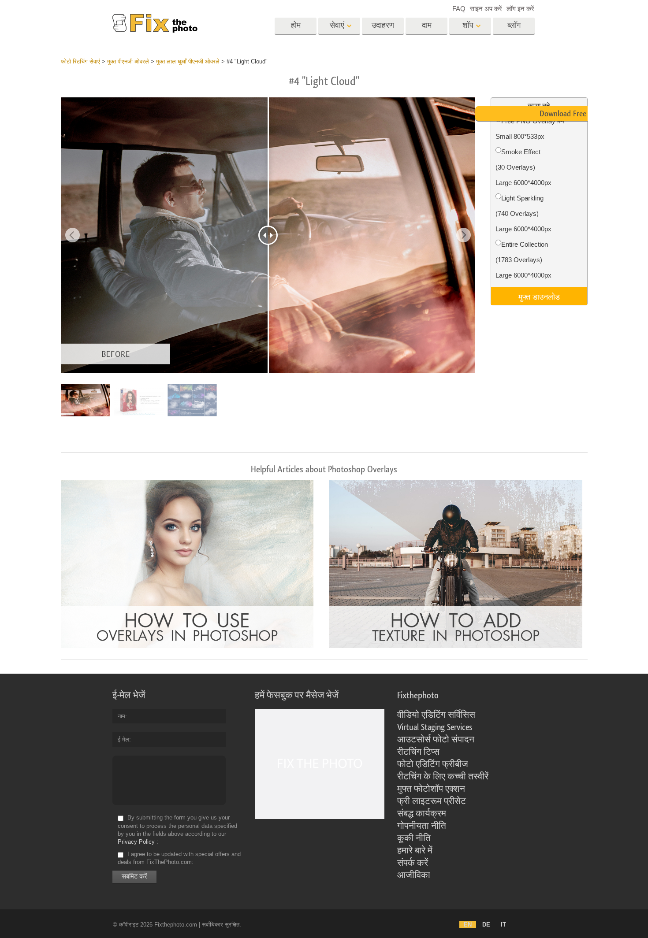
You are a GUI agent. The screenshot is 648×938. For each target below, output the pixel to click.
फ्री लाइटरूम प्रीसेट (431, 801)
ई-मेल (123, 739)
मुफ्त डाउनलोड (539, 296)
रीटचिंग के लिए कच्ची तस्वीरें (442, 776)
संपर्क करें (412, 863)
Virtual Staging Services (434, 727)
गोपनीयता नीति (421, 826)
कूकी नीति (414, 838)
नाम (121, 716)
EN (468, 924)
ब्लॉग (514, 25)
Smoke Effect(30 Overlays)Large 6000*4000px (523, 167)
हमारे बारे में (414, 850)
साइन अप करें (486, 8)
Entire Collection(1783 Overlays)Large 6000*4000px (523, 260)
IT (503, 924)
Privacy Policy (136, 841)
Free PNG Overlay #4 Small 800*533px (529, 128)
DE (486, 924)
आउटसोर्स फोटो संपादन (435, 739)
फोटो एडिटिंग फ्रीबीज (432, 764)
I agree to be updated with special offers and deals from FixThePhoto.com (179, 858)
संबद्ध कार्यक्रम (421, 813)
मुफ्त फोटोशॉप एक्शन (431, 789)
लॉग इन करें (520, 8)
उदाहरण (383, 25)
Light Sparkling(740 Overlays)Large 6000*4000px (523, 213)
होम (296, 25)
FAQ (459, 8)
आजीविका (413, 875)
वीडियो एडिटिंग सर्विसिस (436, 715)
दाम (427, 25)
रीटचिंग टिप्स (418, 752)
